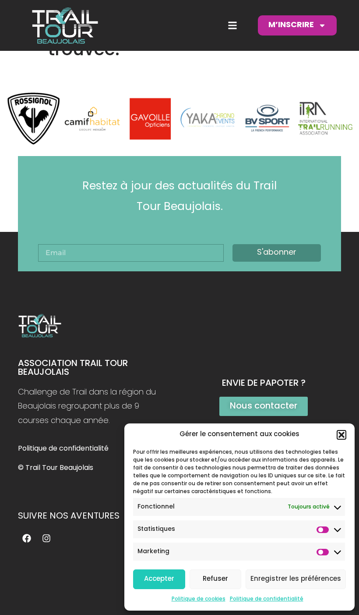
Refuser (215, 579)
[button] (341, 434)
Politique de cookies (198, 599)
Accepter (159, 579)
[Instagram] (46, 538)
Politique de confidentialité (266, 599)
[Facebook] (26, 538)
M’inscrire (291, 25)
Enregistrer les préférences (295, 579)
